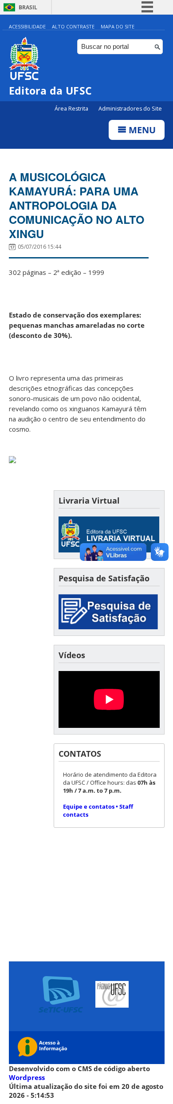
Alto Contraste (73, 26)
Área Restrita (72, 108)
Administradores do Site (130, 108)
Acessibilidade (27, 26)
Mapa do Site (117, 26)
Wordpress (27, 1077)
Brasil (28, 7)
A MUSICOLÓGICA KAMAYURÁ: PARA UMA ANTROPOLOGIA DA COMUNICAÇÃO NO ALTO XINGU (76, 205)
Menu (141, 130)
